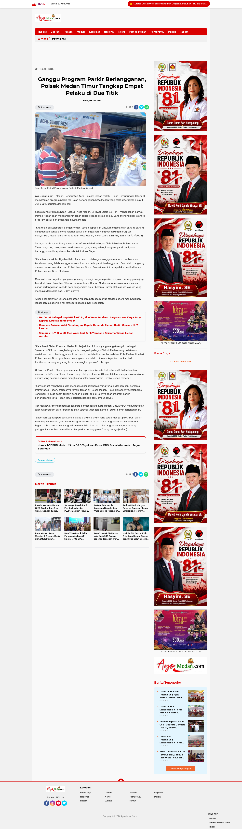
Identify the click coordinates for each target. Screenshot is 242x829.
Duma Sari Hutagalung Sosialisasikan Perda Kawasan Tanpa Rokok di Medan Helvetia (172, 739)
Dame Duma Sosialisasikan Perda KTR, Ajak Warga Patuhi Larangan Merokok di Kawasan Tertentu (171, 709)
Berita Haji (60, 38)
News (121, 31)
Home (41, 3)
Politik (172, 31)
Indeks (42, 31)
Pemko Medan (138, 31)
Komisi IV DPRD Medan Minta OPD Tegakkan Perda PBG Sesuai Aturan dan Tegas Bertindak (89, 447)
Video (44, 38)
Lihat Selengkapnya (180, 768)
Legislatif (94, 31)
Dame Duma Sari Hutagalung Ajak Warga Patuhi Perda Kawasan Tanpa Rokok (172, 694)
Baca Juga (162, 353)
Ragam (184, 31)
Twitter (66, 807)
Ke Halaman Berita (179, 361)
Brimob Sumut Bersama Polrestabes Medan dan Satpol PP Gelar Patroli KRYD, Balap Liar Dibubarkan (170, 3)
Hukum (68, 31)
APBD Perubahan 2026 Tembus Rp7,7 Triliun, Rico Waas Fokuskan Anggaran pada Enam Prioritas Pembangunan (172, 754)
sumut (133, 800)
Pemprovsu (157, 31)
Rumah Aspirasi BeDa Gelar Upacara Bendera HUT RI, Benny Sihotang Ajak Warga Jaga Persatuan (172, 724)
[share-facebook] (136, 107)
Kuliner (81, 31)
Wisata (108, 800)
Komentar (46, 107)
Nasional (109, 31)
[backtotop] (121, 781)
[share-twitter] (141, 107)
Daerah (55, 31)
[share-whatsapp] (146, 107)
